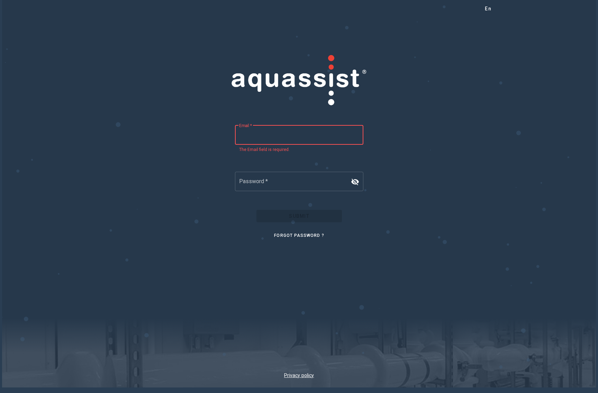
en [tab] (488, 8)
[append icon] (355, 182)
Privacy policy (299, 375)
